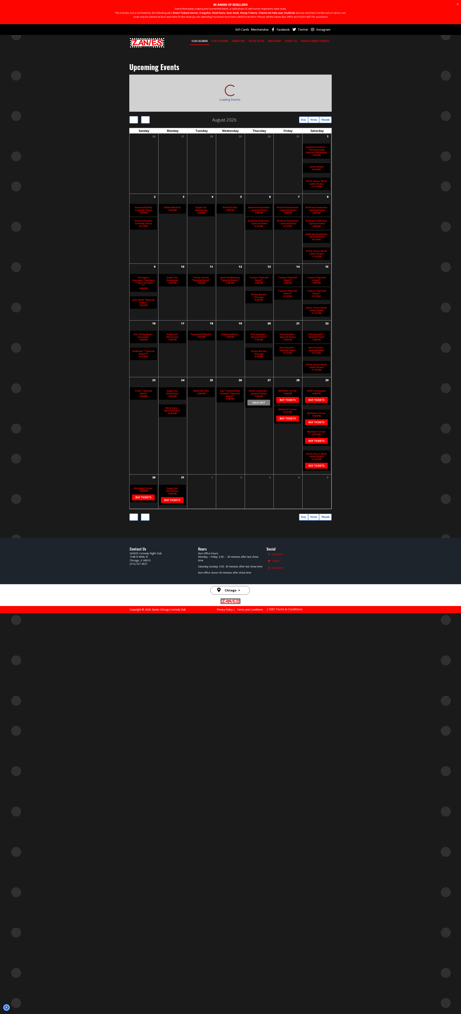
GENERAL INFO (238, 41)
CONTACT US (291, 41)
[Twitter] (294, 29)
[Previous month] (134, 83)
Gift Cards (242, 30)
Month (323, 83)
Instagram (323, 30)
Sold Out (258, 701)
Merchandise (259, 30)
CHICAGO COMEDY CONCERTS (315, 41)
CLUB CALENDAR (200, 41)
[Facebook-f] (273, 29)
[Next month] (147, 83)
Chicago (230, 991)
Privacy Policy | (227, 1010)
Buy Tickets (288, 697)
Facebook (283, 30)
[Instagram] (312, 29)
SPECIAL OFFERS (256, 41)
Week (309, 83)
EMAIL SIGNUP (274, 41)
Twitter (303, 30)
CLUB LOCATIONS (219, 41)
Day (295, 83)
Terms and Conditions (250, 1010)
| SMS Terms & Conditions (284, 1010)
